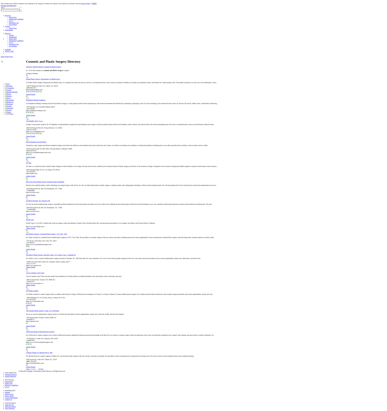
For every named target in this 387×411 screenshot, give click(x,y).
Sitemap (7, 392)
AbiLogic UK (9, 405)
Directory (8, 15)
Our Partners (13, 24)
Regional (10, 104)
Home (3, 57)
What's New (13, 17)
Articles (7, 26)
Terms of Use (9, 394)
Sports (9, 112)
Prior (27, 369)
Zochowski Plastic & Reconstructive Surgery (40, 332)
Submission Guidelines (16, 19)
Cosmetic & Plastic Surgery (52, 67)
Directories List (14, 23)
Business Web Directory (8, 5)
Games (9, 90)
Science (9, 106)
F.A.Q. (11, 21)
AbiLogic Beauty (10, 406)
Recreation (10, 100)
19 (39, 369)
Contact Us (8, 399)
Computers (10, 88)
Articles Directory (10, 376)
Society (9, 110)
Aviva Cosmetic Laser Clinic (35, 273)
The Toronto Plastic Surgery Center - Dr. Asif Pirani (42, 311)
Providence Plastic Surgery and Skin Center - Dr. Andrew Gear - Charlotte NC (51, 255)
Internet (9, 96)
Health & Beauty (12, 92)
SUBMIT (8, 49)
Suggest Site (9, 381)
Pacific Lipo (30, 220)
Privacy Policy (85, 3)
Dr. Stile (28, 163)
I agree (94, 3)
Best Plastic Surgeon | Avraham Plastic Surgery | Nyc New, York (46, 234)
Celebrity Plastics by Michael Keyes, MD (39, 352)
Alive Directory (10, 408)
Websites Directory (11, 374)
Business (10, 86)
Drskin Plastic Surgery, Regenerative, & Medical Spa (43, 79)
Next (41, 369)
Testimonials (9, 30)
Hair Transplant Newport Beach (36, 142)
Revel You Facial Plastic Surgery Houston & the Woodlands (45, 182)
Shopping (10, 108)
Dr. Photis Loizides (32, 291)
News (9, 98)
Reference (10, 102)
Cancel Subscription (11, 398)
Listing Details (30, 94)
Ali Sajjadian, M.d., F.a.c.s (34, 121)
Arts (8, 84)
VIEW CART (9, 51)
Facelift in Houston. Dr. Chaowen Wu (38, 201)
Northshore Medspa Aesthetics (35, 100)
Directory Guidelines (11, 385)
